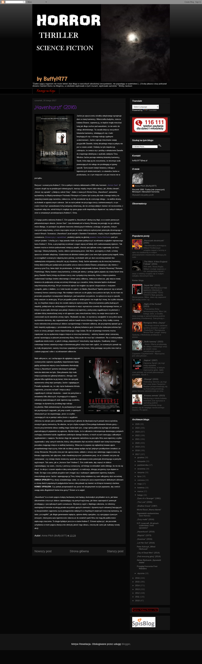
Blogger (126, 644)
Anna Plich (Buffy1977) (146, 186)
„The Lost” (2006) (144, 502)
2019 (137, 447)
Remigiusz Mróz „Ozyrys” (154, 323)
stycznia (141, 573)
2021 (137, 439)
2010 (137, 600)
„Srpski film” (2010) (151, 285)
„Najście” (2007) (150, 360)
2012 (137, 593)
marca (140, 491)
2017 (137, 454)
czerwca (141, 480)
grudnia (141, 457)
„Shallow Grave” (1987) (147, 506)
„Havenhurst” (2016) (146, 532)
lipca (139, 476)
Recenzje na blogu (46, 91)
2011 (137, 597)
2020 (137, 443)
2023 (137, 432)
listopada (141, 461)
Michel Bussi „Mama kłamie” (149, 509)
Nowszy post (43, 551)
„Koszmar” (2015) (144, 539)
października (143, 465)
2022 (137, 435)
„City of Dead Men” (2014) (148, 553)
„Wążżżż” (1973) (144, 535)
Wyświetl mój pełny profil (142, 195)
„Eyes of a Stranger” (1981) (149, 498)
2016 (137, 578)
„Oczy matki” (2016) (145, 519)
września (141, 469)
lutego (140, 495)
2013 (137, 589)
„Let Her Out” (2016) (146, 543)
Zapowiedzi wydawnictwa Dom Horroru (148, 514)
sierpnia (141, 472)
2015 (137, 582)
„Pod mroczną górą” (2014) (149, 556)
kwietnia (141, 487)
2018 (137, 450)
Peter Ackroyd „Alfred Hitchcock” (146, 548)
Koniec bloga (137, 280)
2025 (137, 424)
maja (139, 484)
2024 (137, 428)
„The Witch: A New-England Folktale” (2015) (155, 263)
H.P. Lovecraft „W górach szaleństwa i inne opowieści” (148, 525)
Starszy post (115, 551)
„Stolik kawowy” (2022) (153, 341)
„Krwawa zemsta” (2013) (154, 395)
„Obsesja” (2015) (150, 379)
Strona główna (79, 551)
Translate (153, 110)
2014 (137, 585)
